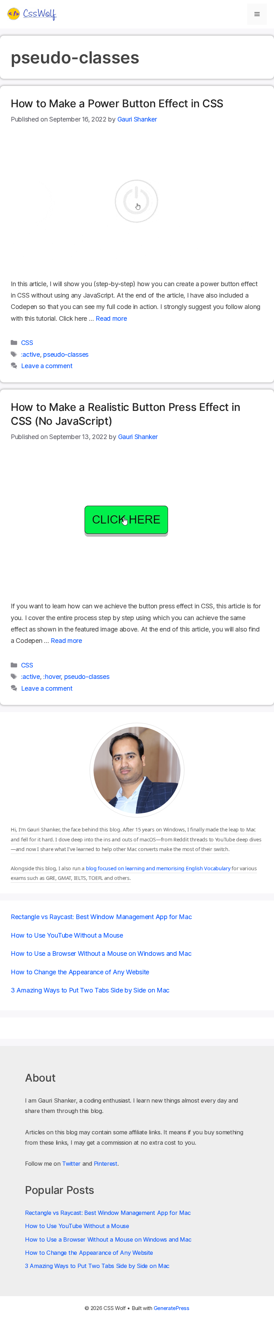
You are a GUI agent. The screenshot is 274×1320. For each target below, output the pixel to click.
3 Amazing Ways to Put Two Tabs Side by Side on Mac (90, 990)
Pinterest (105, 1163)
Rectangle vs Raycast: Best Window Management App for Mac (101, 917)
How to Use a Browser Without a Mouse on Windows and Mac (101, 953)
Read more (111, 318)
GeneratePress (171, 1308)
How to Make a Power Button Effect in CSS (117, 103)
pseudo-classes (65, 354)
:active (30, 354)
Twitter (71, 1163)
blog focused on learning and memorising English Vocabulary (158, 868)
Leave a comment (46, 366)
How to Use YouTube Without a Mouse (67, 935)
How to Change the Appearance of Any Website (80, 972)
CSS (27, 342)
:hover (52, 676)
